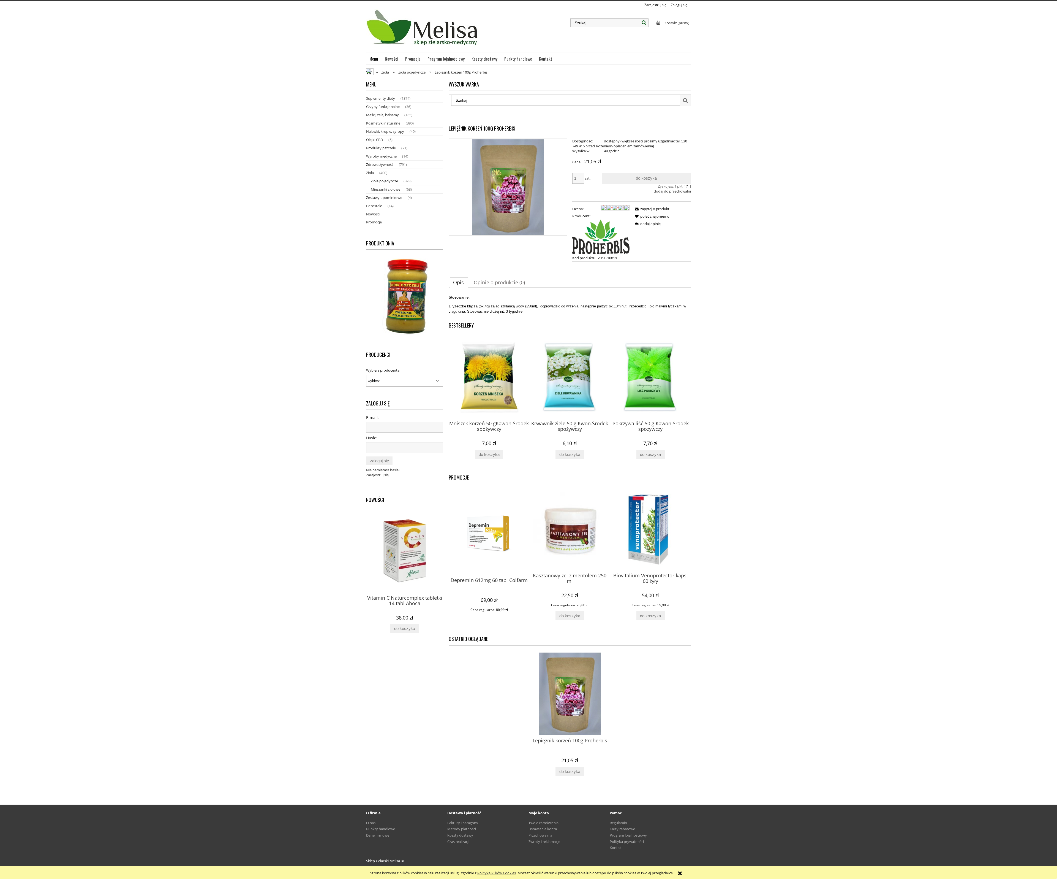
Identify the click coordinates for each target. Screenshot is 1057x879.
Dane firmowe (377, 835)
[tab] (459, 282)
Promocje (374, 222)
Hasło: (371, 437)
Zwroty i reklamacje (544, 841)
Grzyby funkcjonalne (383, 106)
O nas (370, 822)
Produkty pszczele (381, 147)
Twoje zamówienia (543, 822)
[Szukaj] (644, 22)
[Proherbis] (601, 236)
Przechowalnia (540, 835)
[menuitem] (374, 59)
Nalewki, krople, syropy (385, 131)
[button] (651, 208)
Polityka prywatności (627, 841)
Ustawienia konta (542, 828)
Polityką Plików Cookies (496, 872)
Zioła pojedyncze (384, 180)
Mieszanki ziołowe (385, 189)
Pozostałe (374, 205)
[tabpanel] (570, 304)
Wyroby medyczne (381, 156)
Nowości (373, 214)
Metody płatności (461, 828)
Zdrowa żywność (379, 164)
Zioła (370, 172)
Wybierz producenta (382, 370)
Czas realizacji (458, 841)
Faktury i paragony (462, 822)
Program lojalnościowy (628, 835)
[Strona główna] (422, 30)
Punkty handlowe (380, 828)
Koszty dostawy (460, 835)
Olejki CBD (374, 139)
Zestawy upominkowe (384, 197)
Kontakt (616, 847)
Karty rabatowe (622, 828)
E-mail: (372, 417)
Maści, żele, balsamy (382, 114)
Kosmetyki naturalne (383, 123)
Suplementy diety (380, 98)
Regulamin (618, 822)
